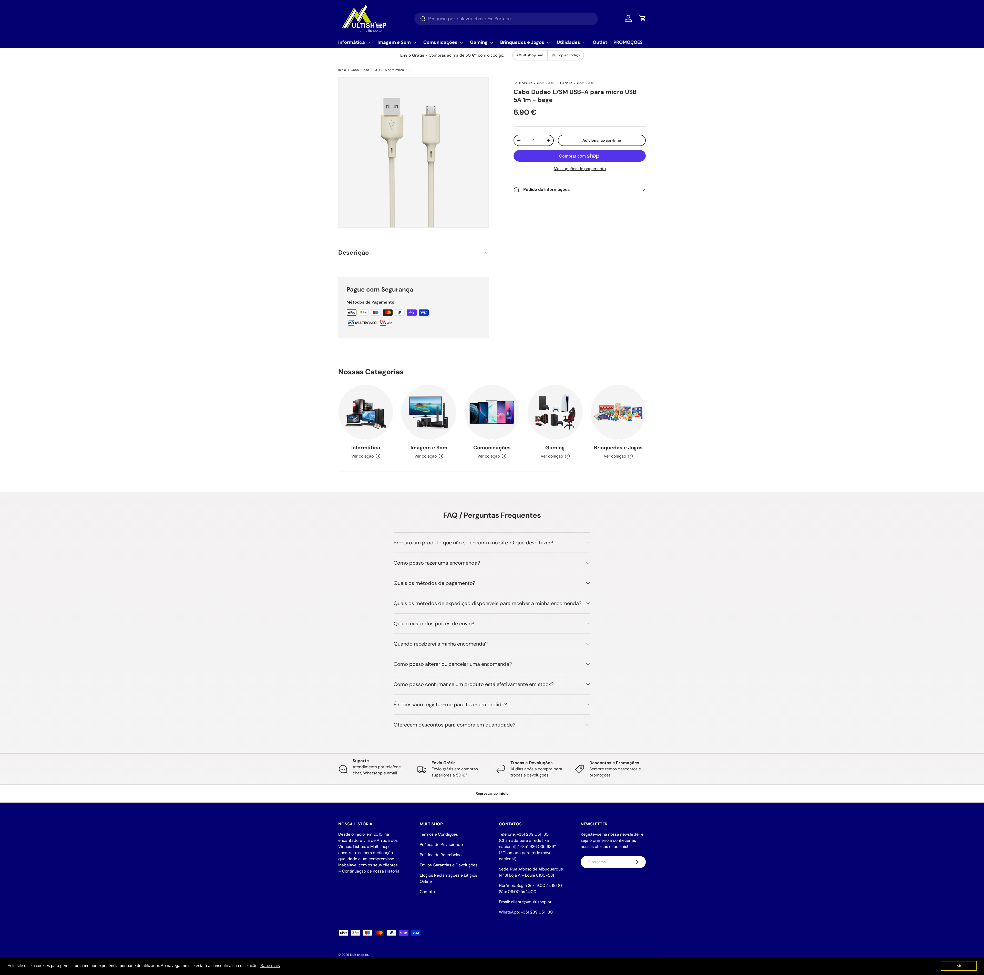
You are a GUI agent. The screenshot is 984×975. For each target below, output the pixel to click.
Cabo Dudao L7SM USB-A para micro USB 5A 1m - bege (381, 70)
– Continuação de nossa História (368, 871)
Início (342, 70)
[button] (642, 18)
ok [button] (959, 966)
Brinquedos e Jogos (522, 42)
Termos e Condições (439, 834)
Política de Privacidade (441, 844)
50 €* (471, 55)
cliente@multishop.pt (531, 902)
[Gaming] (555, 412)
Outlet (600, 42)
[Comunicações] (492, 412)
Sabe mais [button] (270, 965)
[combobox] (506, 19)
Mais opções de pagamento (580, 169)
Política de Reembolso (441, 854)
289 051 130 (541, 912)
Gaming (479, 42)
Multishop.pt (359, 955)
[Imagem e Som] (429, 412)
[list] (413, 152)
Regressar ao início (492, 793)
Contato (427, 891)
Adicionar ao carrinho (601, 140)
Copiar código (568, 55)
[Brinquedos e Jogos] (618, 412)
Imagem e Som (394, 42)
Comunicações (440, 42)
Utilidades (568, 42)
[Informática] (366, 412)
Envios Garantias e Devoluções (448, 865)
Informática (351, 42)
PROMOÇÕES (628, 42)
